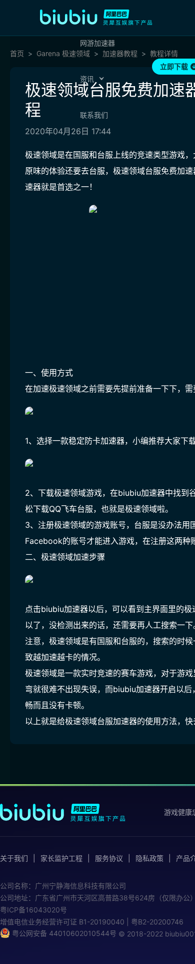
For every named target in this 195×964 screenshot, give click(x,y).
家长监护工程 (61, 858)
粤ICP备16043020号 (33, 909)
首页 (17, 53)
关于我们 (14, 858)
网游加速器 (97, 43)
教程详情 (164, 53)
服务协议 (109, 858)
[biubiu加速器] (96, 17)
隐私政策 (150, 858)
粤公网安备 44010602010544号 (63, 933)
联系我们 (94, 115)
